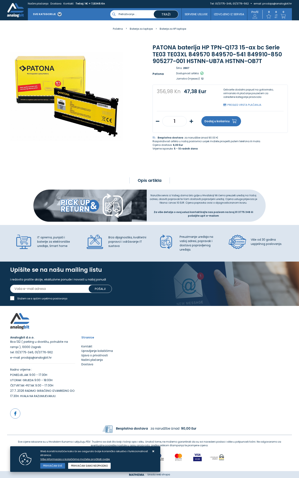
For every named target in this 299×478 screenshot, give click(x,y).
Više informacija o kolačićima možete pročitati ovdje (75, 459)
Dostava (55, 3)
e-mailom (212, 215)
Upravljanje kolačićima (97, 351)
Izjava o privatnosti (94, 355)
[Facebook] (15, 413)
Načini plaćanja (38, 3)
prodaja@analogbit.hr (277, 3)
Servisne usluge (196, 14)
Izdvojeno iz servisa (229, 14)
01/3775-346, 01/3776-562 (232, 3)
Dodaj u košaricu (217, 121)
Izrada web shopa (158, 474)
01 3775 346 (243, 212)
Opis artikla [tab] (150, 180)
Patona (158, 74)
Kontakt (68, 3)
